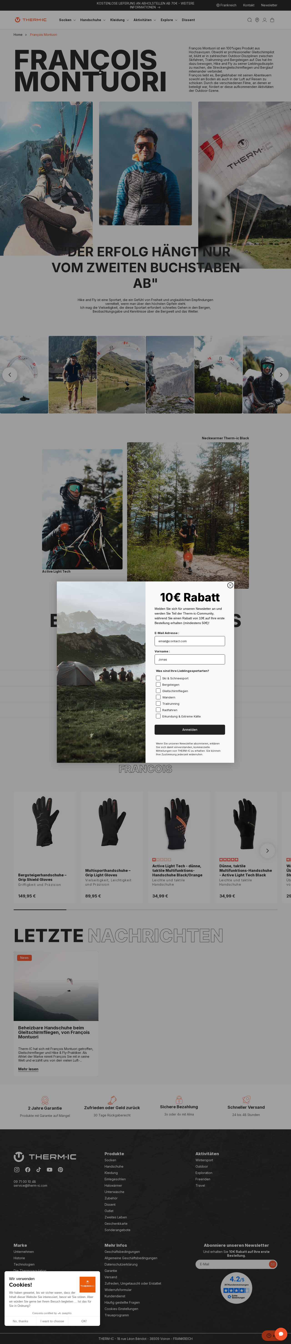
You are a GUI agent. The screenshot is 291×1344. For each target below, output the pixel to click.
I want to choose (52, 1321)
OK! (84, 1321)
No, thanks (20, 1321)
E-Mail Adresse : (167, 633)
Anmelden (189, 730)
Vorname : (162, 651)
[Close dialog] (230, 585)
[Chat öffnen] (281, 1334)
